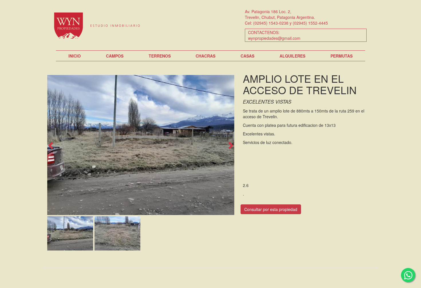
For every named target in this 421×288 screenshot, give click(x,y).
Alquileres (292, 56)
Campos (114, 56)
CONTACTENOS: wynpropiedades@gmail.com (274, 35)
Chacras (205, 56)
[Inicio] (99, 25)
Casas (247, 56)
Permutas (341, 56)
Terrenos (160, 56)
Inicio (74, 56)
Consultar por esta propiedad (270, 209)
